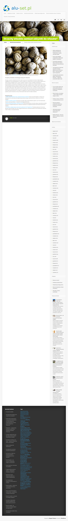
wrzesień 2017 (55, 267)
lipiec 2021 (55, 213)
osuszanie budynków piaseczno (23, 461)
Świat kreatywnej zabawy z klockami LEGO (14, 103)
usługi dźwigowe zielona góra (25, 479)
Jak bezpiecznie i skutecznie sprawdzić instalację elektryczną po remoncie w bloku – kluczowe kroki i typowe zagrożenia (58, 70)
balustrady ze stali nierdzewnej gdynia (24, 414)
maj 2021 (54, 217)
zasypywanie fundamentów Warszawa (25, 487)
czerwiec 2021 (55, 215)
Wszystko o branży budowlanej (9, 16)
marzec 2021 (55, 222)
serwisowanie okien (25, 472)
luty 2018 (54, 256)
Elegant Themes (52, 518)
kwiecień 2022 (55, 192)
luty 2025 (54, 149)
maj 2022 (54, 190)
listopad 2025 (55, 144)
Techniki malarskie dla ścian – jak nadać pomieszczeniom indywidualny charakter (11, 436)
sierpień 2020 (55, 238)
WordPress (63, 518)
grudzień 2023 (55, 160)
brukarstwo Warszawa (26, 433)
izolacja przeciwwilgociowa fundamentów (25, 443)
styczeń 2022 (55, 199)
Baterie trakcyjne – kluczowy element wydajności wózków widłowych (58, 116)
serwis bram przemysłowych (26, 468)
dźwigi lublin (23, 438)
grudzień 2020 (55, 229)
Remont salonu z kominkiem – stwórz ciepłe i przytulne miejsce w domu (58, 94)
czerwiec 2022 (55, 188)
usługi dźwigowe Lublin (24, 478)
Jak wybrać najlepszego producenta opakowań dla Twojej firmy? (19, 107)
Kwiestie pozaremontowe (28, 13)
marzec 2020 (55, 249)
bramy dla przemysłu (25, 429)
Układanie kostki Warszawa (24, 477)
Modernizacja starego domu (40, 13)
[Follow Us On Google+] (64, 19)
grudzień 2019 (55, 254)
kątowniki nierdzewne (23, 447)
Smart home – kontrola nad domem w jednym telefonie (58, 349)
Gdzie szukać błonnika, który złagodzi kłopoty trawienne (17, 96)
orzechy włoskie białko (15, 75)
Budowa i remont (20, 13)
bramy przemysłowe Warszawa (25, 432)
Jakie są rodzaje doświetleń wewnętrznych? (57, 391)
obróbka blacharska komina (25, 456)
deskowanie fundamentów (25, 437)
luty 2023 (54, 169)
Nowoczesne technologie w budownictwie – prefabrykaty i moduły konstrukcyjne (11, 492)
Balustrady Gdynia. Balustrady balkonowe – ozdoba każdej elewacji (10, 476)
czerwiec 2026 (55, 135)
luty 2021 (54, 224)
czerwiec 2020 (55, 242)
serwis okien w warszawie (24, 471)
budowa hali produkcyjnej (25, 434)
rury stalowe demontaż (25, 466)
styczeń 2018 (55, 258)
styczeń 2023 (55, 172)
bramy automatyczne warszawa (25, 427)
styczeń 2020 (55, 251)
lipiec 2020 (55, 240)
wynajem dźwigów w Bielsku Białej (25, 484)
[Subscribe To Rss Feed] (61, 19)
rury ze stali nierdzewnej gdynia (26, 467)
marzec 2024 (55, 156)
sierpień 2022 (55, 183)
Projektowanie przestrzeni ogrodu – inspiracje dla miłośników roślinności (11, 470)
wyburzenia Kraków (25, 482)
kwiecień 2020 (55, 247)
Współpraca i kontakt (11, 13)
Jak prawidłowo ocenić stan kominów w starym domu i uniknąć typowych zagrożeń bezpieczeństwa (58, 302)
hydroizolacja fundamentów (25, 440)
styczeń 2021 (55, 226)
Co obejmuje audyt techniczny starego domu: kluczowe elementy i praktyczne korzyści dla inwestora (58, 364)
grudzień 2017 (55, 261)
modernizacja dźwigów (24, 451)
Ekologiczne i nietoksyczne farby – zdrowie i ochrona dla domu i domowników (11, 441)
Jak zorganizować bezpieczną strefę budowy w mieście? (11, 481)
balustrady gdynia (24, 411)
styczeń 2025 (55, 151)
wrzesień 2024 (55, 153)
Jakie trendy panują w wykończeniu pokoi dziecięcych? (57, 110)
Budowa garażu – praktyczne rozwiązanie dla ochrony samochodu (11, 487)
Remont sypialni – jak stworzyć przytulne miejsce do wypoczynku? (11, 507)
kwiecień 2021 (55, 220)
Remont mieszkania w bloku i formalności (53, 13)
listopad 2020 (55, 231)
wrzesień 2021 (55, 208)
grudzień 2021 (55, 201)
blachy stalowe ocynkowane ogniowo (25, 422)
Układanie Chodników (23, 474)
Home (5, 13)
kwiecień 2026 (55, 140)
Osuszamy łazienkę (9, 411)
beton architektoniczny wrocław (25, 417)
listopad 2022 (55, 176)
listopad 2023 (55, 163)
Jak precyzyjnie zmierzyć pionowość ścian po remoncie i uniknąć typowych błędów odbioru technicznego (58, 334)
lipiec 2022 (55, 185)
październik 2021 (56, 206)
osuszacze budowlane (26, 458)
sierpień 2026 (55, 131)
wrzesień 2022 (55, 181)
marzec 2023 (55, 167)
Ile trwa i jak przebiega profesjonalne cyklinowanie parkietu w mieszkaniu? (58, 58)
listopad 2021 (55, 204)
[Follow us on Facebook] (58, 19)
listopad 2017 (55, 263)
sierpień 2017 (55, 270)
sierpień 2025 (55, 147)
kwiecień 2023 (55, 165)
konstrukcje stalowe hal (25, 445)
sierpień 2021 (55, 210)
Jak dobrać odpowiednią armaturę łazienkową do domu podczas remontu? (10, 501)
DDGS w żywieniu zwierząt (11, 100)
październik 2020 (56, 233)
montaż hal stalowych (25, 453)
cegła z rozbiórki (24, 436)
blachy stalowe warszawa (24, 424)
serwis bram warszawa (25, 469)
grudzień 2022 (55, 174)
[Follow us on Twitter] (55, 19)
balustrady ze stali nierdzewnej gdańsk (24, 413)
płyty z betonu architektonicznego (24, 465)
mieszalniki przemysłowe (25, 449)
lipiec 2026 (55, 133)
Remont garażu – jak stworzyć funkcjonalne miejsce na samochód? (10, 461)
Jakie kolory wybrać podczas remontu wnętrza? (58, 378)
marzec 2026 (55, 142)
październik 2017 (56, 265)
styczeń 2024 (55, 158)
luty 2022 (54, 197)
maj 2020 (54, 245)
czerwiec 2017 (55, 272)
